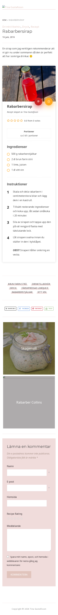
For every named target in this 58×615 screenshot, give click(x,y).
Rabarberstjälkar (22, 292)
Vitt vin (41, 292)
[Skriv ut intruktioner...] (49, 101)
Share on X (11, 309)
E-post (10, 481)
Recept (35, 26)
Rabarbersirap (17, 31)
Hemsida (12, 497)
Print (50, 309)
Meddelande (14, 526)
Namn (10, 466)
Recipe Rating (14, 513)
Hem (4, 20)
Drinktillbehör (11, 26)
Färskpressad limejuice (35, 288)
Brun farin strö (17, 283)
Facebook (25, 309)
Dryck (25, 26)
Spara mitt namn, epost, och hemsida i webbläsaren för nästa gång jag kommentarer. (27, 560)
